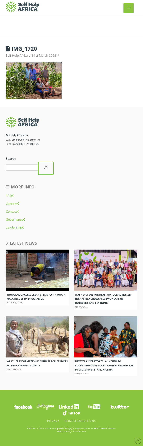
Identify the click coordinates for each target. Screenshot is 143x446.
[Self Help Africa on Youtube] (94, 406)
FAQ (9, 196)
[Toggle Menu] (128, 8)
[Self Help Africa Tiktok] (71, 412)
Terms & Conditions (80, 421)
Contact (11, 211)
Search (11, 158)
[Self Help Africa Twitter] (119, 406)
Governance (14, 219)
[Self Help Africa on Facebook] (23, 406)
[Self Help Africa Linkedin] (68, 406)
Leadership (14, 227)
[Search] (46, 168)
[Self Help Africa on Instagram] (45, 406)
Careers (11, 204)
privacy (53, 421)
